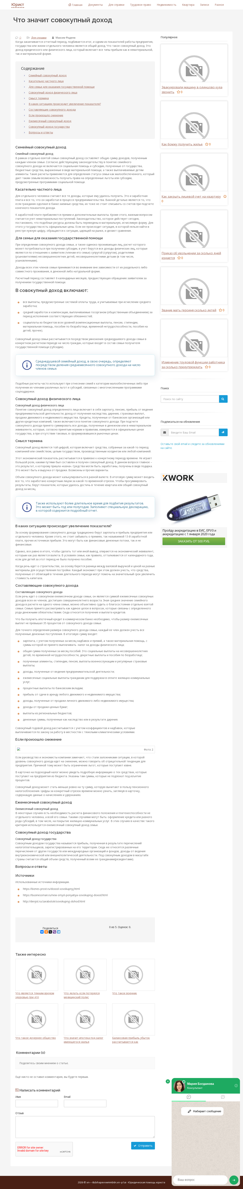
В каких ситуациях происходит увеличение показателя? (65, 104)
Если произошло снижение (46, 115)
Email (67, 1097)
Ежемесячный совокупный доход (50, 121)
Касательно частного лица (46, 81)
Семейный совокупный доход (47, 75)
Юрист (17, 4)
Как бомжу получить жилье (182, 144)
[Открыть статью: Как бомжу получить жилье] (194, 127)
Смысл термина (39, 98)
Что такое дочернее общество (35, 1038)
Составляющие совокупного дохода (52, 109)
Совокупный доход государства (49, 126)
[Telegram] (58, 932)
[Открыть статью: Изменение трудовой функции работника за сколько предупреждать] (194, 345)
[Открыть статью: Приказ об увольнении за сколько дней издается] (194, 236)
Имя (18, 1097)
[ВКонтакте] (42, 932)
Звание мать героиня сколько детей (189, 310)
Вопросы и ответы (41, 132)
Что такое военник (124, 993)
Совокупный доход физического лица (53, 92)
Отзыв (19, 1113)
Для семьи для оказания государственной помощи (62, 87)
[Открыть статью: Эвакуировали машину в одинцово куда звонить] (194, 70)
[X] (50, 932)
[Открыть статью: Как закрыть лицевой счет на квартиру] (194, 179)
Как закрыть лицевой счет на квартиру (191, 196)
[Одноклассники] (46, 932)
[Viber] (54, 932)
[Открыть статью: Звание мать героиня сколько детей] (194, 293)
